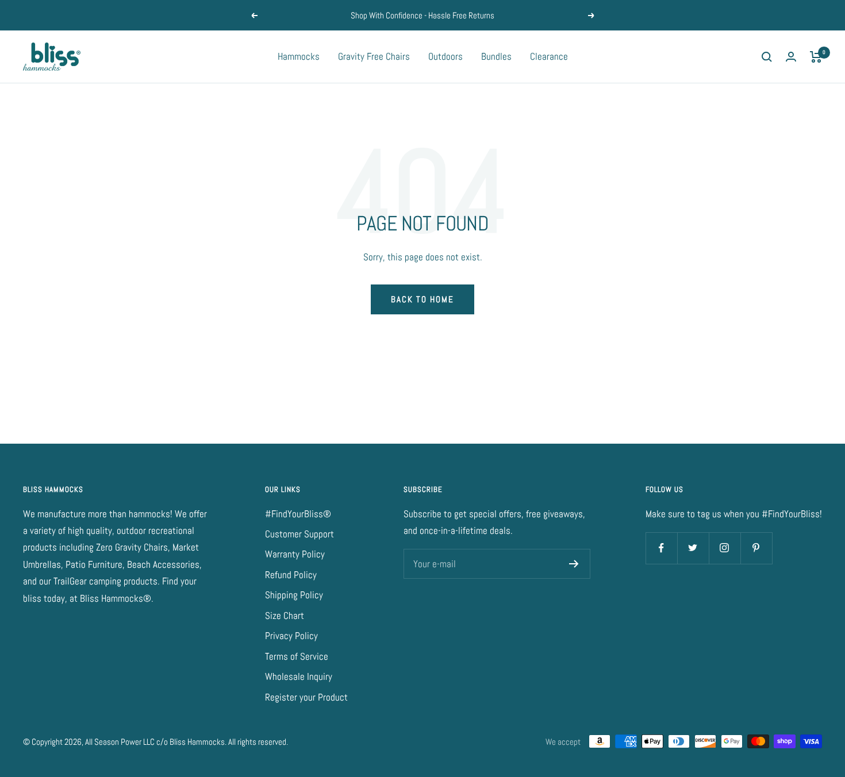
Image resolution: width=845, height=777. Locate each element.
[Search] (767, 57)
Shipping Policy (294, 594)
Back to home (422, 299)
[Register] (574, 564)
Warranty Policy (295, 554)
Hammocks (299, 56)
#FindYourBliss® (298, 513)
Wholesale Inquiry (298, 676)
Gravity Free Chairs (374, 56)
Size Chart (284, 615)
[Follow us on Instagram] (724, 548)
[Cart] (816, 57)
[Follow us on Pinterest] (756, 548)
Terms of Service (296, 656)
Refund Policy (291, 574)
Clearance (549, 56)
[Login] (791, 56)
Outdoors (445, 56)
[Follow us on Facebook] (661, 548)
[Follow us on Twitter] (693, 548)
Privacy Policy (291, 635)
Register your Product (306, 697)
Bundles (496, 56)
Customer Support (299, 534)
